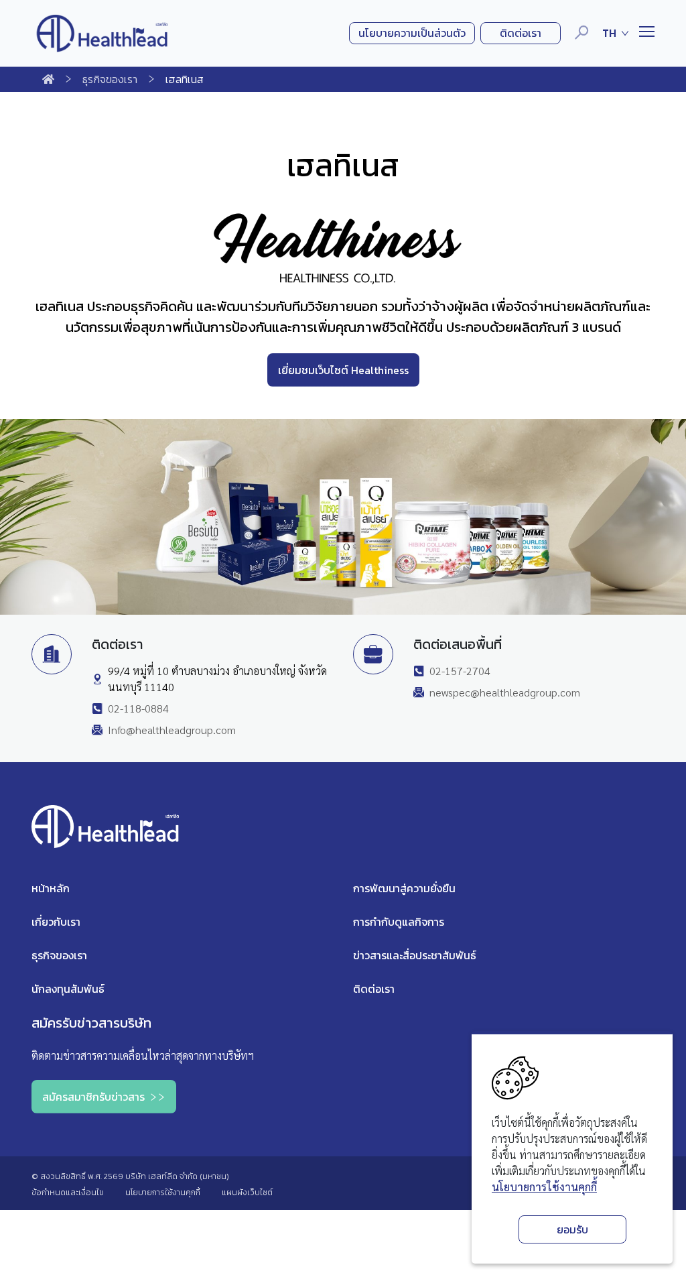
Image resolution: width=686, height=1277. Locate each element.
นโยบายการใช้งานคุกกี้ (544, 1187)
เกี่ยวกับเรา (55, 922)
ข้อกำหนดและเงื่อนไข (67, 1193)
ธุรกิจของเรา (109, 79)
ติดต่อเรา (374, 989)
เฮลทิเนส (184, 79)
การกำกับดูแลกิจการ (398, 922)
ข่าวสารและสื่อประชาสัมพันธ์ (414, 955)
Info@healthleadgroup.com (172, 730)
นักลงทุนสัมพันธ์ (68, 989)
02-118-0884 (138, 708)
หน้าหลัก (50, 888)
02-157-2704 (459, 671)
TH (609, 33)
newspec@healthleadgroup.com (504, 692)
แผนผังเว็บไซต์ (247, 1193)
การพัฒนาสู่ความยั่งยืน (404, 888)
